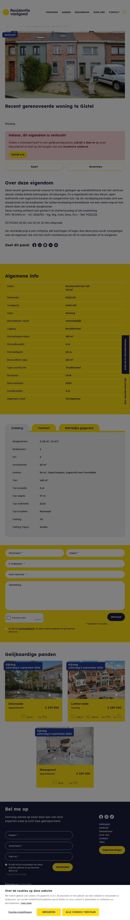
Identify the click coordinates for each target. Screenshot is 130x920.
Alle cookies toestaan (80, 912)
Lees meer (26, 903)
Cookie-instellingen (20, 912)
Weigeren (48, 912)
